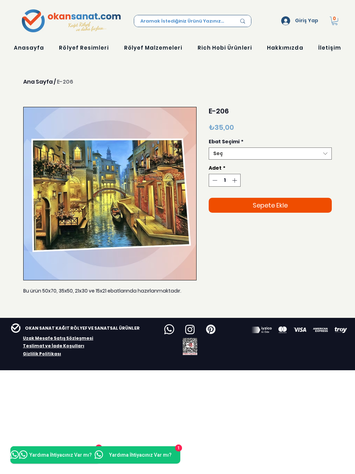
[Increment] (235, 180)
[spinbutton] (224, 180)
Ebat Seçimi (226, 142)
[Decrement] (214, 180)
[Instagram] (190, 329)
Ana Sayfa (38, 82)
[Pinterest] (211, 329)
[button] (335, 21)
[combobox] (270, 153)
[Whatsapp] (169, 329)
